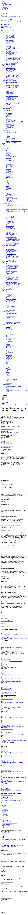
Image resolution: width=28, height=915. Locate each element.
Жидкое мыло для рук (11, 116)
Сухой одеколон (9, 126)
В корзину (20, 647)
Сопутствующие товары (11, 63)
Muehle (7, 149)
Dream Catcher (9, 175)
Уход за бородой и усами (9, 64)
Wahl (7, 182)
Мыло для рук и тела (11, 117)
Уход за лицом (9, 111)
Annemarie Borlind (10, 164)
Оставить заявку (4, 859)
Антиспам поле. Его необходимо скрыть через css (12, 620)
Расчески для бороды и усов (12, 76)
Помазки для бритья (10, 47)
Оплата (5, 7)
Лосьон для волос (10, 91)
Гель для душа (9, 114)
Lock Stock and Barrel (11, 156)
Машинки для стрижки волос (13, 103)
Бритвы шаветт (9, 43)
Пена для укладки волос (11, 100)
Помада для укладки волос (12, 96)
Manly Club (8, 200)
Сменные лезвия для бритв (12, 52)
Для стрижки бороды (11, 72)
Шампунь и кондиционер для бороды (14, 77)
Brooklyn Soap (9, 195)
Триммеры (8, 104)
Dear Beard (8, 188)
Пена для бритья (10, 35)
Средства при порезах (11, 55)
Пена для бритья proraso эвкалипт (8, 667)
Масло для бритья (10, 54)
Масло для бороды (10, 66)
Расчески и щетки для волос (12, 82)
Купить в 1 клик (14, 432)
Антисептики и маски (11, 120)
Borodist (8, 145)
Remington (8, 147)
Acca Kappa (8, 165)
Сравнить (12, 418)
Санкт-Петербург (5, 872)
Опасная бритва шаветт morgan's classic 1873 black (12, 653)
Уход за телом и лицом (8, 108)
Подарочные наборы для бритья (13, 205)
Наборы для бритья (10, 48)
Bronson (8, 155)
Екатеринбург (4, 871)
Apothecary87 (9, 173)
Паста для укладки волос (12, 94)
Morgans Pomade (10, 160)
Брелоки (8, 139)
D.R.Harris (8, 158)
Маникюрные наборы (11, 133)
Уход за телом (9, 113)
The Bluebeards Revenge (11, 198)
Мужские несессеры (10, 138)
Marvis (7, 184)
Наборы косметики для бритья (13, 58)
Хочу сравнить (5, 418)
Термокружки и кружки (11, 142)
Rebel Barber (9, 166)
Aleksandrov (8, 169)
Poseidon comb (9, 167)
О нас (4, 3)
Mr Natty (8, 186)
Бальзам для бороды (10, 70)
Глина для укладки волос (12, 88)
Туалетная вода (9, 127)
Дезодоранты (9, 122)
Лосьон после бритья (11, 38)
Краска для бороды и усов (12, 69)
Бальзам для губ (9, 110)
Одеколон (8, 124)
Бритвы (8, 42)
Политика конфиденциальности (10, 841)
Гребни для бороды (10, 71)
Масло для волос (10, 92)
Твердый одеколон (10, 128)
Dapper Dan (8, 180)
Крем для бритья (10, 36)
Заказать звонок (5, 24)
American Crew (9, 177)
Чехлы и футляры (10, 53)
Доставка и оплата (7, 450)
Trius (7, 159)
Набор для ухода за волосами (12, 83)
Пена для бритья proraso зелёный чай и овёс (11, 681)
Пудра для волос (10, 97)
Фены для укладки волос (12, 105)
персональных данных (20, 861)
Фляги (7, 137)
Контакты (5, 13)
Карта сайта (6, 843)
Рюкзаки (8, 136)
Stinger (7, 190)
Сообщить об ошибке (10, 846)
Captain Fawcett (9, 153)
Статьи (5, 9)
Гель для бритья (9, 40)
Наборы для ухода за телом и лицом (14, 121)
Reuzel (7, 172)
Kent (7, 181)
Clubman (8, 162)
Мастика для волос (10, 93)
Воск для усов (9, 74)
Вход (3, 15)
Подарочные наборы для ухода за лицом (15, 211)
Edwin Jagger (9, 148)
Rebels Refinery (9, 197)
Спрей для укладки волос (12, 98)
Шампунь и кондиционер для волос (14, 102)
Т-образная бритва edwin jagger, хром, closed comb (12, 726)
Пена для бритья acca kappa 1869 (8, 695)
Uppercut (8, 161)
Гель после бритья (10, 41)
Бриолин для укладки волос (12, 85)
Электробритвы (9, 46)
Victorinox (8, 192)
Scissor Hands (9, 201)
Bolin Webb (8, 152)
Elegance (8, 176)
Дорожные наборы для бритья (13, 59)
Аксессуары (6, 130)
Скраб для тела (9, 119)
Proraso (7, 154)
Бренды (5, 143)
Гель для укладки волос (11, 87)
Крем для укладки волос (11, 89)
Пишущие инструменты (11, 132)
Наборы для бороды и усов (12, 75)
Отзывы (5, 12)
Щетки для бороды (10, 68)
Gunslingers (8, 194)
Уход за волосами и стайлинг (10, 80)
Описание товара (7, 449)
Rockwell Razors (9, 150)
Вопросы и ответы (7, 4)
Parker (7, 189)
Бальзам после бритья (11, 60)
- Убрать (17, 418)
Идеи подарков (6, 203)
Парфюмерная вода (10, 125)
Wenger (7, 193)
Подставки (8, 51)
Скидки (5, 10)
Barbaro (7, 170)
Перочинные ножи (10, 135)
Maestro (7, 199)
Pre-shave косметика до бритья (13, 62)
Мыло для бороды (10, 79)
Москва (3, 1)
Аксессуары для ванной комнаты (13, 141)
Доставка (5, 5)
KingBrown (8, 178)
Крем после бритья (10, 37)
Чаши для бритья (10, 49)
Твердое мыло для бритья (12, 57)
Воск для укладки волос (11, 86)
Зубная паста (9, 115)
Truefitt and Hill (9, 171)
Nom (7, 187)
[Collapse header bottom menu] (1, 29)
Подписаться (5, 797)
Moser (7, 183)
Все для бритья (6, 32)
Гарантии (5, 8)
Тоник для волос (10, 99)
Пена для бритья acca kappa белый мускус (10, 710)
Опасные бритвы (10, 44)
